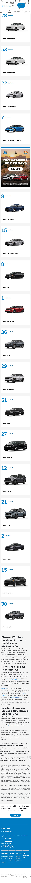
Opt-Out (29, 875)
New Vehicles (4, 856)
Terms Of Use (9, 876)
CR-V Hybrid (17, 680)
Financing (4, 688)
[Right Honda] (6, 6)
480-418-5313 (11, 2)
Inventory (4, 854)
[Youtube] (12, 846)
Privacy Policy (6, 875)
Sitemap (13, 875)
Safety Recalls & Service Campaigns (25, 875)
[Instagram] (6, 846)
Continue (15, 815)
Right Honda (2, 875)
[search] (15, 6)
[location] (14, 6)
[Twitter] (9, 846)
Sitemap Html (16, 875)
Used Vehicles (4, 858)
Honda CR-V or (10, 680)
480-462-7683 (8, 839)
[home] (12, 6)
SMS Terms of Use (25, 855)
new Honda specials (11, 726)
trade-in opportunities (17, 697)
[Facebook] (2, 846)
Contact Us (7, 832)
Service (11, 854)
